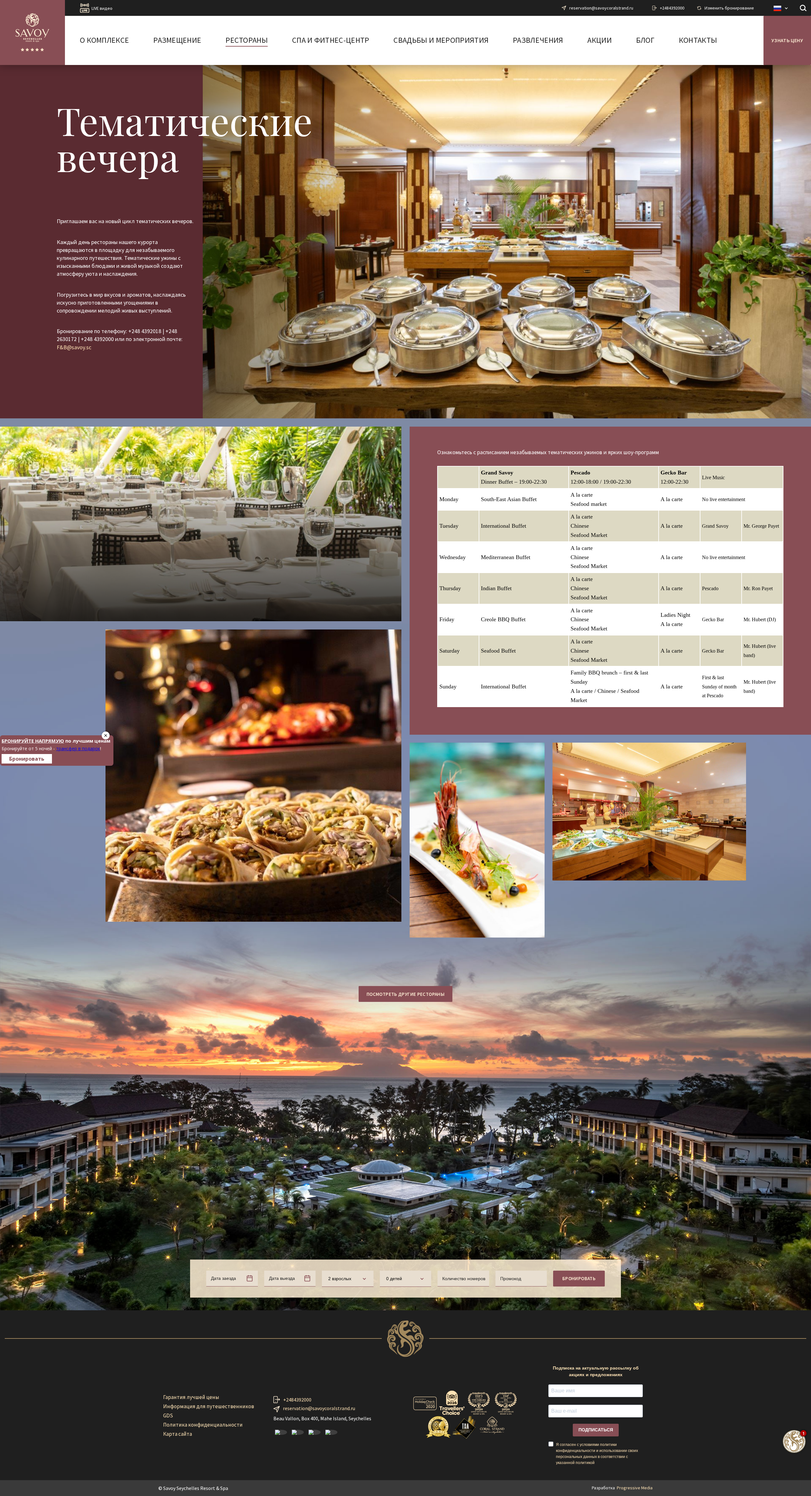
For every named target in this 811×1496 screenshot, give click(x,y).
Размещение (177, 40)
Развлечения (538, 40)
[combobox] (348, 1279)
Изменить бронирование (729, 7)
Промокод (510, 1278)
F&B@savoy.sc (74, 347)
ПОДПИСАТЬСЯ (595, 1429)
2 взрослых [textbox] (339, 1278)
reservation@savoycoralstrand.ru (601, 7)
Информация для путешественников (208, 1406)
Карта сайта (177, 1433)
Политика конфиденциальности (203, 1424)
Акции (599, 40)
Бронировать (579, 1278)
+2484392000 (672, 7)
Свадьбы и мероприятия (441, 40)
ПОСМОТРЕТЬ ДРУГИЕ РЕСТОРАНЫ (405, 994)
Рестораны (247, 40)
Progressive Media (635, 1488)
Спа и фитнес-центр (330, 40)
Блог (645, 40)
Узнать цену (787, 40)
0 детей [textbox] (394, 1278)
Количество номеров (463, 1278)
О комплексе (104, 40)
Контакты (698, 40)
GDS (168, 1415)
